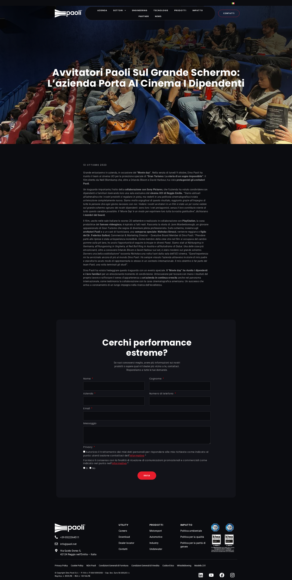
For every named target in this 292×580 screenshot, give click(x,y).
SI (87, 468)
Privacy (88, 447)
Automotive (155, 536)
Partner (144, 16)
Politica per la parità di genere (193, 545)
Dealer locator (126, 543)
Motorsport (155, 530)
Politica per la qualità (192, 536)
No (94, 468)
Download (124, 536)
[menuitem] (233, 3)
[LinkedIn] (201, 575)
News (158, 16)
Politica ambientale (191, 530)
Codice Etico (168, 565)
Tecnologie (160, 10)
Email (87, 408)
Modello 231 (200, 565)
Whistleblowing (184, 565)
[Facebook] (222, 575)
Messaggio (90, 423)
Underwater (155, 549)
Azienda (102, 10)
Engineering (139, 10)
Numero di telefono (161, 393)
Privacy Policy (61, 565)
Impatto (197, 10)
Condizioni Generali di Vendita (145, 565)
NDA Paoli (91, 565)
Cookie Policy (77, 565)
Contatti (123, 549)
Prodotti (180, 10)
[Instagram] (232, 575)
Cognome (155, 378)
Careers (123, 530)
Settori (118, 10)
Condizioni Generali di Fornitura (113, 565)
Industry (153, 543)
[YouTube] (211, 575)
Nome (87, 378)
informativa (137, 455)
